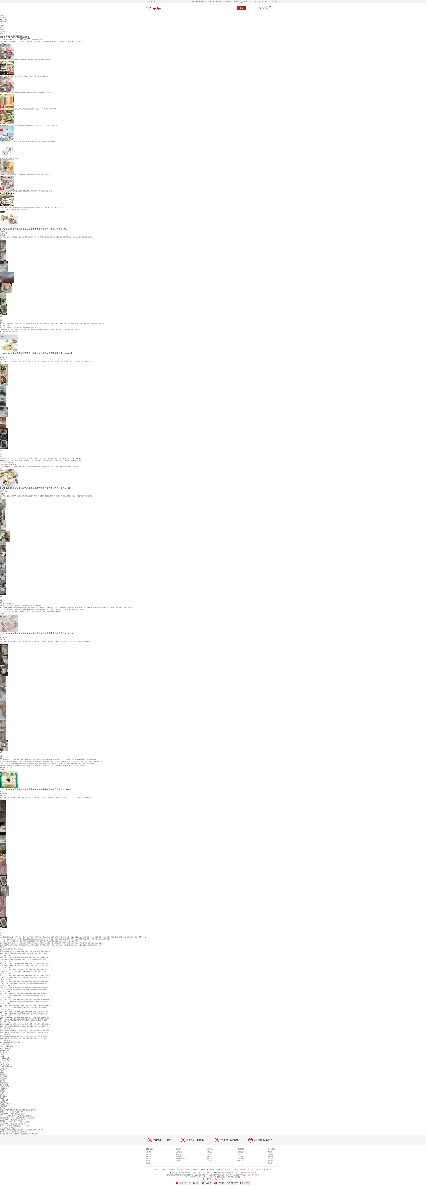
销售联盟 (219, 1169)
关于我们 (156, 1169)
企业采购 (236, 1)
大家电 (148, 1161)
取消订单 (240, 1161)
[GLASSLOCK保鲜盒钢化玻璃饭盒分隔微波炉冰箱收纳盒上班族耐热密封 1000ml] (9, 343)
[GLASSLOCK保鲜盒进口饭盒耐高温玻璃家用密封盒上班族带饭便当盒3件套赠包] (24, 1018)
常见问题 (148, 1158)
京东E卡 (270, 1158)
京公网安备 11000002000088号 (181, 1173)
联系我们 (164, 1169)
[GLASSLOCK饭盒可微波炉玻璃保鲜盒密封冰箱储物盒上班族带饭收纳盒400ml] (24, 969)
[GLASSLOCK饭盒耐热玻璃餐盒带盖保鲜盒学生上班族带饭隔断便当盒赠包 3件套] (25, 981)
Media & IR (269, 1169)
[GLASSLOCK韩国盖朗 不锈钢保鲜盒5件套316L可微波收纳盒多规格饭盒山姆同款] (7, 68)
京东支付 (215, 1179)
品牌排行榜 (3, 19)
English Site (259, 1169)
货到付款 (209, 1152)
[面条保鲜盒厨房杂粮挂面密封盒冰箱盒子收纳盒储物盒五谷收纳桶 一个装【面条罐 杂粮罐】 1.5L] (7, 100)
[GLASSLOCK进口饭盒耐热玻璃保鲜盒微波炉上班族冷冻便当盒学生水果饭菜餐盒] (25, 1024)
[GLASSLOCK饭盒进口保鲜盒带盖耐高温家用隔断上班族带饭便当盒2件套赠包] (24, 987)
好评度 (5, 233)
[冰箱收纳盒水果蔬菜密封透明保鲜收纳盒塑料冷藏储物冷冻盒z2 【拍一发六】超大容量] (7, 84)
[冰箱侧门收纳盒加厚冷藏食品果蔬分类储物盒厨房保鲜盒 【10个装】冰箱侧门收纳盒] (7, 166)
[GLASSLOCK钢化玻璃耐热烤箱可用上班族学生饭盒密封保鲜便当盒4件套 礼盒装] (25, 1030)
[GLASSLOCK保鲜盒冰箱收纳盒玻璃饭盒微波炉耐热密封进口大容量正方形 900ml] (25, 951)
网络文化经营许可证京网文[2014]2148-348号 (220, 1175)
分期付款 (209, 1156)
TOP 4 (2, 769)
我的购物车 (265, 8)
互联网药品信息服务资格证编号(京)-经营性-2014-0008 (221, 1173)
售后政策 (240, 1152)
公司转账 (209, 1161)
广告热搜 (2, 1134)
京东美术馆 (3, 31)
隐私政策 (243, 1169)
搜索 (241, 8)
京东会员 (228, 1)
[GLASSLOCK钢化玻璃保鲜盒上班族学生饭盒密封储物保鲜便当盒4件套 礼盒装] (24, 1036)
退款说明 (240, 1156)
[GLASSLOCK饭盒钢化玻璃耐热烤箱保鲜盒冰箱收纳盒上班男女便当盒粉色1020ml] (9, 623)
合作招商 (180, 1169)
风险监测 (235, 1169)
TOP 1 (2, 333)
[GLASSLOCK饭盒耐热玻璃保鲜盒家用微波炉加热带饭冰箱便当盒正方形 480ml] (9, 779)
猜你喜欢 (2, 43)
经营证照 (237, 1177)
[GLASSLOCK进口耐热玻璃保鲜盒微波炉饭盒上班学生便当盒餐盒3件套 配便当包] (25, 999)
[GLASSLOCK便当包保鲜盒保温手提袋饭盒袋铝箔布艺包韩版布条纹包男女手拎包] (25, 1005)
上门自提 (179, 1152)
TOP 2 (2, 468)
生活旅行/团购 (150, 1156)
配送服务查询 (180, 1156)
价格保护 (240, 1154)
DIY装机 (270, 1154)
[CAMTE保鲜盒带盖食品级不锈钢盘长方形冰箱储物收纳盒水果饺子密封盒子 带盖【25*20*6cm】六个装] (7, 199)
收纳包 (2, 25)
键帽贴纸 (2, 29)
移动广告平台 (25, 1134)
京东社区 (227, 1169)
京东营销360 (9, 1134)
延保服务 (270, 1156)
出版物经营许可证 (199, 1175)
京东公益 (250, 1169)
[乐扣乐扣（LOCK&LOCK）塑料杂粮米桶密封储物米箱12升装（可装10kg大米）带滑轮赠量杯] (7, 133)
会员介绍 (148, 1154)
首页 (1, 35)
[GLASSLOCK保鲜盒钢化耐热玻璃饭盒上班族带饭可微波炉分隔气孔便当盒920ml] (9, 478)
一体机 (2, 23)
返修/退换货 (240, 1158)
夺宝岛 (270, 1152)
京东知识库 (3, 17)
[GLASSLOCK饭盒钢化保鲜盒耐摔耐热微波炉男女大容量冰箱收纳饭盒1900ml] (24, 957)
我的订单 (211, 1)
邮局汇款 (209, 1158)
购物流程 (148, 1152)
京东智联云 (17, 1134)
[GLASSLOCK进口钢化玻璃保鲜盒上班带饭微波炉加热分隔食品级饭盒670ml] (9, 219)
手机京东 (245, 1)
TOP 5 (2, 947)
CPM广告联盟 (33, 1134)
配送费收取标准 (181, 1158)
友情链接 (211, 1169)
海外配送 (179, 1161)
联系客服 (148, 1163)
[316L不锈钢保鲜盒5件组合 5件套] (7, 150)
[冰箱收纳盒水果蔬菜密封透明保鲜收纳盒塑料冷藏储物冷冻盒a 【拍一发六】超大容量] (7, 51)
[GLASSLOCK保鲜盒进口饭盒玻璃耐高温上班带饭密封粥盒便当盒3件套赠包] (23, 993)
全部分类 (2, 15)
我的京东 (218, 1)
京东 (161, 9)
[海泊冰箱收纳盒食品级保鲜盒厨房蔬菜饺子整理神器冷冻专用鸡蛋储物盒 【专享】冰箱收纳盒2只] (7, 117)
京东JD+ (270, 1163)
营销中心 (195, 1169)
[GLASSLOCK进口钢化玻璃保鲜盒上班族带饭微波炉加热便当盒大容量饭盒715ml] (25, 963)
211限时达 (179, 1154)
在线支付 (209, 1154)
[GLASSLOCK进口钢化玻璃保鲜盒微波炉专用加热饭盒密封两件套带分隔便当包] (24, 1012)
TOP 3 (2, 613)
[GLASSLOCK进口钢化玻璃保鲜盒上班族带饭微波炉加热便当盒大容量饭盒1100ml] (25, 975)
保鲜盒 (6, 35)
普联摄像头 (3, 21)
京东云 (221, 1179)
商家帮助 (187, 1169)
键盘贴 (2, 27)
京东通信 (270, 1161)
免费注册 (203, 1)
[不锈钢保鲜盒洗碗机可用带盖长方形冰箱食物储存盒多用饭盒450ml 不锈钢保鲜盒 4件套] (7, 182)
